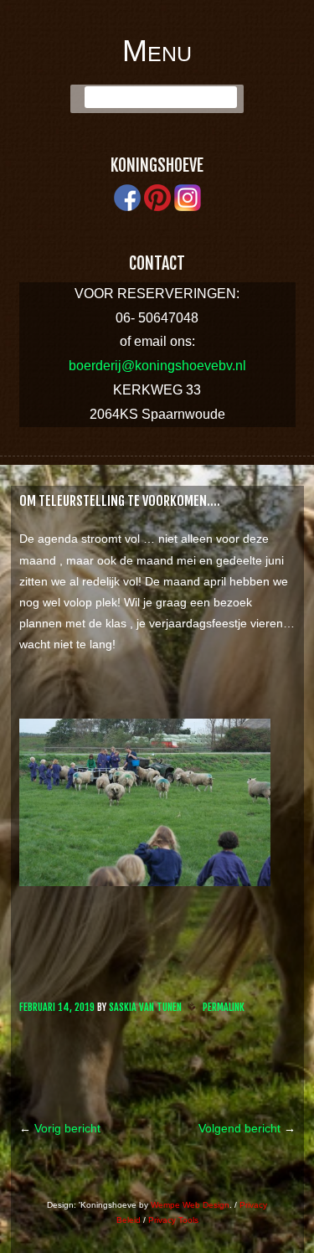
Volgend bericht (247, 1128)
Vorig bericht (59, 1128)
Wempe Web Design (190, 1204)
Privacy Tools (173, 1220)
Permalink (224, 1007)
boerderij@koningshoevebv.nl (157, 365)
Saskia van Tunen (145, 1007)
